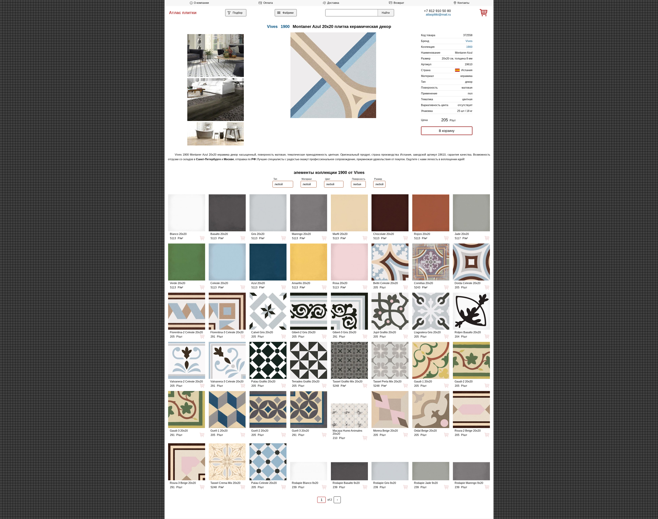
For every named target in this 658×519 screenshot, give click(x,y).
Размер (378, 179)
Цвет (327, 179)
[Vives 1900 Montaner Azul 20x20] (333, 75)
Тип (275, 179)
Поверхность (358, 179)
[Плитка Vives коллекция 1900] (215, 55)
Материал (307, 179)
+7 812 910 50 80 (437, 11)
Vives (469, 41)
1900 (285, 26)
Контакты (463, 2)
